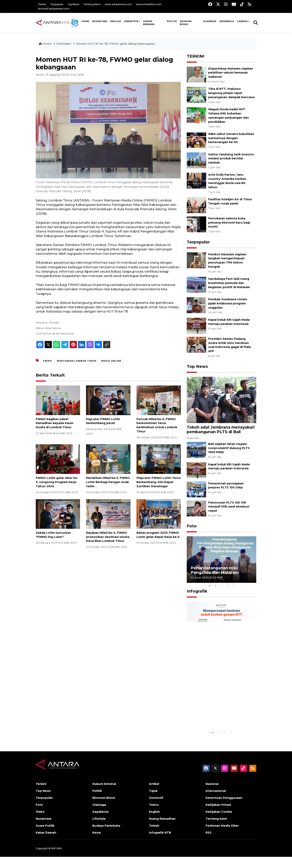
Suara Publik (45, 825)
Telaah (154, 825)
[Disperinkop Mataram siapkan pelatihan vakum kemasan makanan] (196, 74)
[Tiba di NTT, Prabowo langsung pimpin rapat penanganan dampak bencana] (196, 95)
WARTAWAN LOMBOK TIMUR (76, 360)
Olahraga (209, 21)
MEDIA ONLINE (111, 360)
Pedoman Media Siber (222, 825)
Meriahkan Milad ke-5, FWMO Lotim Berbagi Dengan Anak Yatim (108, 482)
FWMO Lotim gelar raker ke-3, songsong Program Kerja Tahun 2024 (57, 482)
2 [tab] (216, 586)
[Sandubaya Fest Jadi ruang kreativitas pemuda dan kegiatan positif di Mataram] (196, 284)
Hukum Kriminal (149, 23)
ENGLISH (115, 21)
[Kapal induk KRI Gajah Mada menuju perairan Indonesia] (196, 325)
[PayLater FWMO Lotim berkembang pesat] (108, 400)
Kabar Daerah (46, 832)
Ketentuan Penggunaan (224, 798)
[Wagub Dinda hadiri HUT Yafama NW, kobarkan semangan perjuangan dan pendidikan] (196, 115)
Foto (192, 526)
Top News (73, 4)
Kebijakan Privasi (218, 805)
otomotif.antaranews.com (53, 8)
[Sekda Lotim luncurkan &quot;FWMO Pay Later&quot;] (58, 514)
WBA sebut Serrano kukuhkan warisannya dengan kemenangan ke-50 (231, 138)
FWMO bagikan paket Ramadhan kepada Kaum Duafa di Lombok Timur (54, 423)
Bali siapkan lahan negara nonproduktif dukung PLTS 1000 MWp (229, 448)
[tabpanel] (221, 559)
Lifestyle (99, 818)
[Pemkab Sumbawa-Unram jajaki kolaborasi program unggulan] (196, 305)
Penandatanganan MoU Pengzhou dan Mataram (215, 570)
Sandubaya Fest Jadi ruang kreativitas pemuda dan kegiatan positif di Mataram (229, 283)
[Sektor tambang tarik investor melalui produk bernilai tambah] (196, 160)
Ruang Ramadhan (162, 818)
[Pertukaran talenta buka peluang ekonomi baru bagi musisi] (196, 224)
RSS (209, 832)
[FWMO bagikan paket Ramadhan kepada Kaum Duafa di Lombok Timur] (58, 400)
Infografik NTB (160, 832)
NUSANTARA (99, 21)
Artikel (154, 784)
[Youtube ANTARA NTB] (234, 4)
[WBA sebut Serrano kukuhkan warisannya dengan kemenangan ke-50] (196, 139)
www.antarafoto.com (149, 4)
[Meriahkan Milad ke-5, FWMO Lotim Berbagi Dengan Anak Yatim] (108, 459)
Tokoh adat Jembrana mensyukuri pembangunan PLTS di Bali (221, 429)
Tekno (154, 805)
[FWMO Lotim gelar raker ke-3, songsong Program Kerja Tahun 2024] (58, 459)
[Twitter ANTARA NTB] (218, 4)
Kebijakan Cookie (219, 812)
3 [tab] (221, 586)
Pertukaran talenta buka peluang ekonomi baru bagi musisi (229, 223)
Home (47, 44)
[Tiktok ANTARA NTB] (242, 4)
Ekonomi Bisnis (186, 23)
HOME (85, 21)
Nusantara (43, 818)
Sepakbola (226, 21)
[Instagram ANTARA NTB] (226, 4)
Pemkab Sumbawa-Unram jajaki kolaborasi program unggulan (227, 303)
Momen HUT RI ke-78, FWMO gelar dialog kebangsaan (115, 44)
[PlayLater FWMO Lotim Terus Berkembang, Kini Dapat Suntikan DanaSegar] (158, 459)
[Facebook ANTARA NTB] (210, 4)
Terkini (42, 4)
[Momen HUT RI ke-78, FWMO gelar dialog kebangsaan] (221, 400)
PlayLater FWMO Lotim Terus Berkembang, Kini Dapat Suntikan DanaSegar (158, 482)
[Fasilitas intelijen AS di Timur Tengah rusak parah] (196, 205)
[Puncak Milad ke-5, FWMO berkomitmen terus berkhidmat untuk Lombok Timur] (158, 400)
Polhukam (63, 44)
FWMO (47, 360)
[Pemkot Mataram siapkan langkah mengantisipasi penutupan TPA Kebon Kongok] (196, 260)
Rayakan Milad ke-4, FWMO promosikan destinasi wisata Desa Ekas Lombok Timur (107, 537)
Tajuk (153, 791)
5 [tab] (233, 586)
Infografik (197, 591)
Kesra (96, 832)
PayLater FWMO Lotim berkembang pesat (103, 421)
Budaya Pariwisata (106, 825)
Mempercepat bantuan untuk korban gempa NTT (220, 718)
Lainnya (242, 21)
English (154, 812)
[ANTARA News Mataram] (58, 22)
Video (40, 812)
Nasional (212, 784)
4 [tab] (227, 586)
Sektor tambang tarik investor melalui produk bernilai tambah (231, 159)
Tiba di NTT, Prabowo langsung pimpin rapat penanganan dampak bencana (231, 93)
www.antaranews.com (118, 4)
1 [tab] (210, 586)
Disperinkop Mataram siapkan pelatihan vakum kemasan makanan (230, 73)
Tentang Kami (92, 4)
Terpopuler (56, 4)
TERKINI (195, 56)
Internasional (216, 791)
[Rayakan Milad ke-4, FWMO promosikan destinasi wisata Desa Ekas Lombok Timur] (108, 514)
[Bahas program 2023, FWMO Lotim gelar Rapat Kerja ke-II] (158, 514)
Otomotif (156, 798)
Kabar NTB (131, 21)
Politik (172, 21)
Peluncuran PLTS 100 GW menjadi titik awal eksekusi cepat (228, 507)
